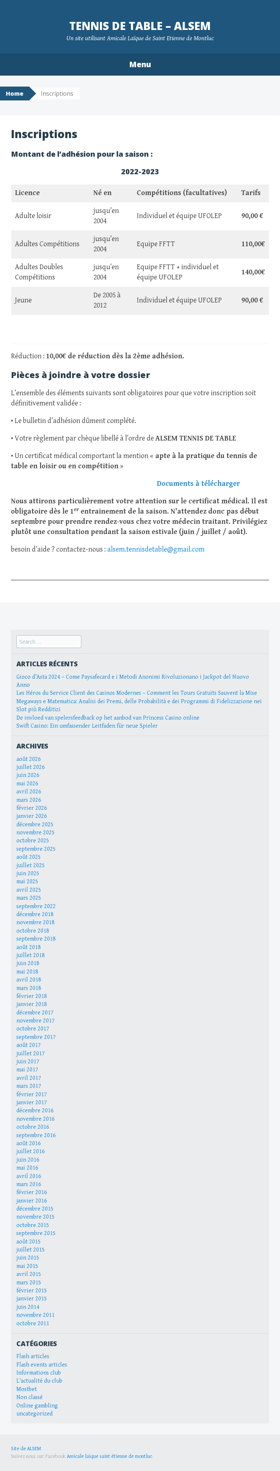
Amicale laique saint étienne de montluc (109, 1456)
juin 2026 (27, 775)
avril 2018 (28, 979)
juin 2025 (27, 873)
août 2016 (28, 1143)
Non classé (29, 1397)
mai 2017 (27, 1069)
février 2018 (31, 996)
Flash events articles (41, 1364)
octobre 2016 (32, 1127)
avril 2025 (28, 890)
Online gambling (37, 1405)
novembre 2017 (35, 1020)
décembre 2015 (35, 1208)
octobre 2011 (32, 1323)
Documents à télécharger (198, 484)
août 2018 (28, 947)
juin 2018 (27, 963)
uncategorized (34, 1413)
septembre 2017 (36, 1037)
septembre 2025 (36, 849)
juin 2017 (27, 1061)
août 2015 (28, 1241)
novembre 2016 (35, 1119)
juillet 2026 (30, 767)
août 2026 (28, 759)
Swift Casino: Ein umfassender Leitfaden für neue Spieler (87, 726)
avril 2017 (28, 1078)
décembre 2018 (35, 914)
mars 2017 (28, 1086)
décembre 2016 (35, 1110)
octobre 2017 (32, 1028)
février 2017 (31, 1094)
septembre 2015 (36, 1233)
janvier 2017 (31, 1102)
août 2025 (28, 857)
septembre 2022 (36, 906)
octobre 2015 (32, 1225)
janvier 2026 (31, 816)
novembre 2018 (35, 922)
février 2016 (31, 1192)
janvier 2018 (31, 1004)
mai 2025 (27, 881)
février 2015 (31, 1290)
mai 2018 (27, 971)
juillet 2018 (30, 955)
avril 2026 (28, 791)
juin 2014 (27, 1307)
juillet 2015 (30, 1249)
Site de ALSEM (26, 1449)
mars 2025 (28, 898)
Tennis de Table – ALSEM (140, 25)
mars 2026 (28, 800)
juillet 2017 (30, 1053)
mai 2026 (27, 783)
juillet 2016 (30, 1151)
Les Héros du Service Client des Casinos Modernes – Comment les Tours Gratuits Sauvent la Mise (136, 693)
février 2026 (31, 808)
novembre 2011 (35, 1315)
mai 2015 (27, 1266)
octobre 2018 (32, 930)
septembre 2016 (36, 1135)
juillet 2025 (30, 865)
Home (14, 93)
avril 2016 (28, 1176)
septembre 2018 (36, 938)
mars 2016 (28, 1184)
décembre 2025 (35, 824)
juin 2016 (27, 1159)
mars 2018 (28, 988)
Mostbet (26, 1389)
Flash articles (32, 1356)
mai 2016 (27, 1168)
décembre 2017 (35, 1012)
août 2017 (28, 1045)
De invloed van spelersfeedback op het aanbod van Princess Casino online (107, 717)
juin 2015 (27, 1257)
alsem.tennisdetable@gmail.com (156, 549)
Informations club (38, 1372)
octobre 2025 (32, 840)
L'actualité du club (39, 1380)
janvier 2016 (31, 1200)
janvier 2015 (31, 1298)
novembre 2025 (35, 832)
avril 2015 (28, 1274)
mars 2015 (28, 1282)
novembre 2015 (35, 1216)
